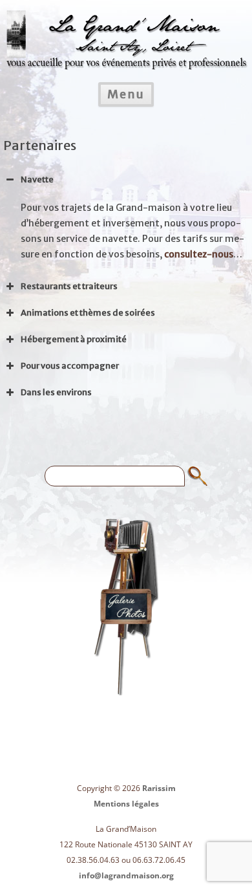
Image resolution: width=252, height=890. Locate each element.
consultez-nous (198, 254)
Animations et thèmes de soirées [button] (88, 312)
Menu (126, 94)
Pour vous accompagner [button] (70, 365)
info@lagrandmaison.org (126, 875)
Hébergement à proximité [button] (74, 339)
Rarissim (159, 788)
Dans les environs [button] (56, 392)
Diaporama (126, 606)
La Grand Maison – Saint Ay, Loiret (126, 32)
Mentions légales (126, 803)
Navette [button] (37, 179)
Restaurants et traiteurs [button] (69, 286)
